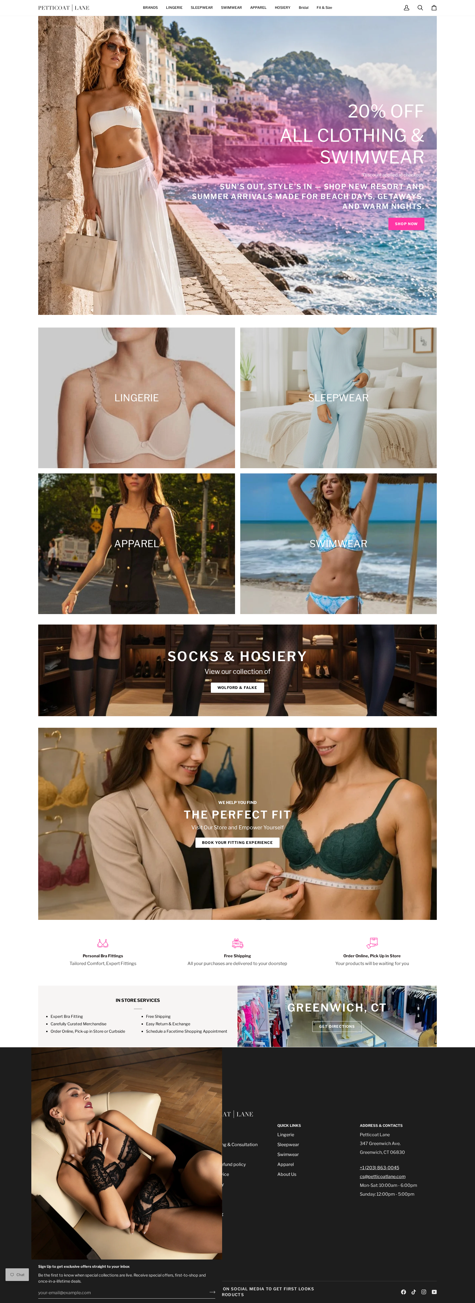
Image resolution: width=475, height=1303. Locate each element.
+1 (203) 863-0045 (379, 1167)
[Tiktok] (414, 1292)
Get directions (337, 1026)
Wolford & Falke (237, 687)
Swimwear (288, 1154)
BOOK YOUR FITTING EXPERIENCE (237, 842)
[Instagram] (423, 1292)
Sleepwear (288, 1144)
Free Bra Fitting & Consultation (226, 1144)
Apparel (285, 1164)
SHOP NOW (406, 224)
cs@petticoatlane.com (382, 1176)
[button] (150, 8)
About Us (286, 1174)
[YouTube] (434, 1292)
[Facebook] (403, 1292)
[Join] (210, 1292)
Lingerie (285, 1134)
